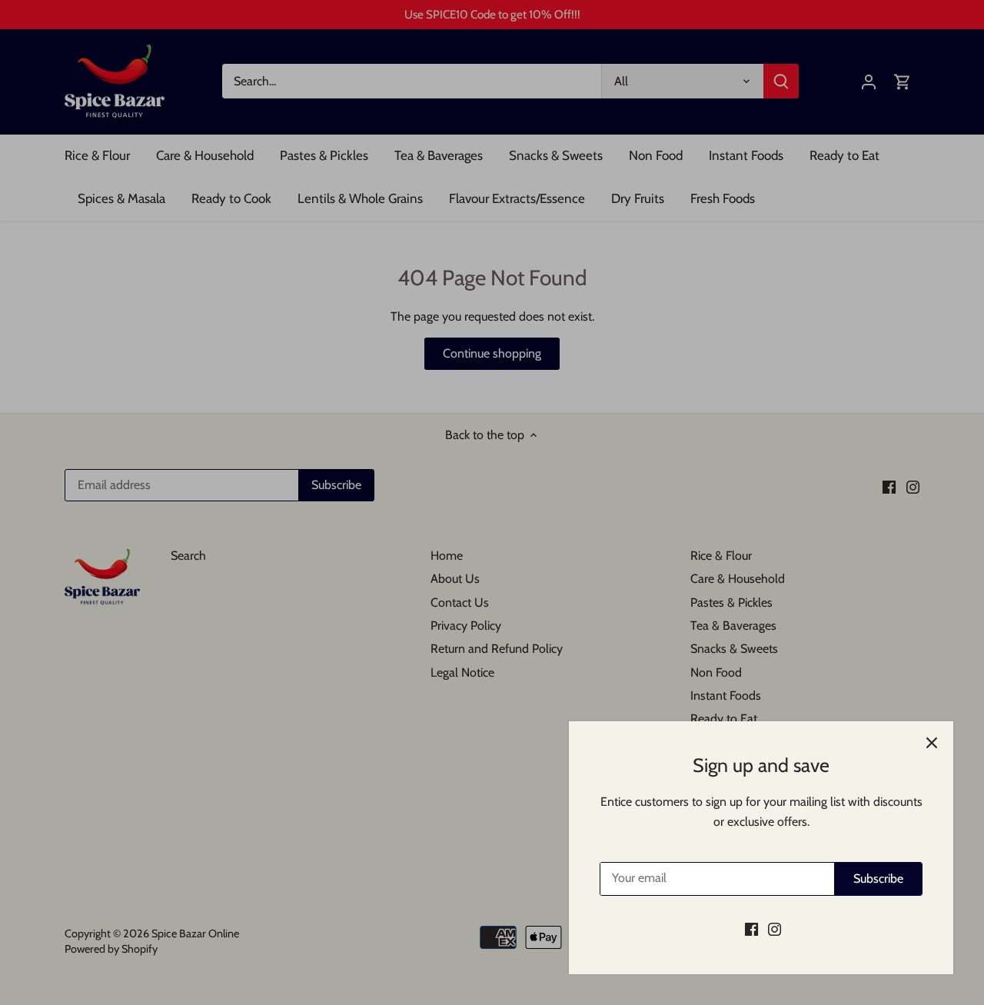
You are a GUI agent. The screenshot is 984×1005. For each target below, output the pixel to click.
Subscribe (878, 878)
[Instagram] (774, 928)
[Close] (932, 743)
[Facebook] (751, 928)
